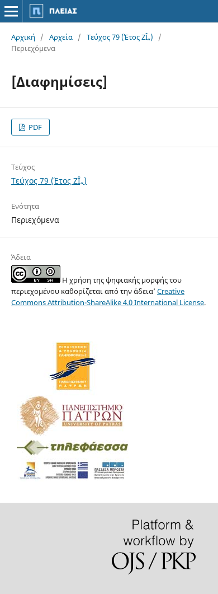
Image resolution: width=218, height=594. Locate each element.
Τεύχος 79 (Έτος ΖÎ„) (120, 37)
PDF (34, 127)
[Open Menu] (11, 11)
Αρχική (23, 37)
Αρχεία (61, 37)
